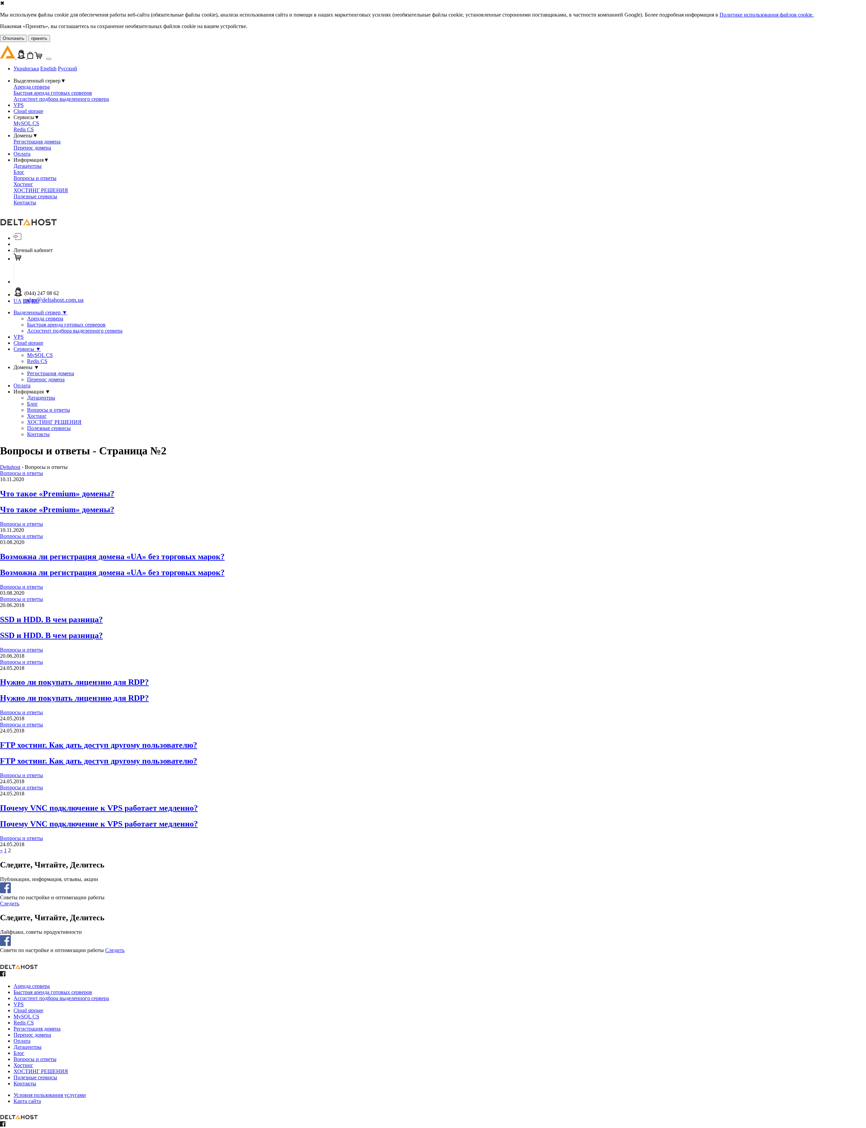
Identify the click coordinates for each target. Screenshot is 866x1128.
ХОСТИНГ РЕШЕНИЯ (41, 190)
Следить (9, 903)
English (48, 68)
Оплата (22, 154)
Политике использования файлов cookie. (767, 15)
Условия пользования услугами (50, 1095)
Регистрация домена (37, 141)
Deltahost (10, 467)
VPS (19, 105)
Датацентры (28, 166)
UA (17, 301)
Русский (67, 68)
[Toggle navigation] (48, 59)
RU (35, 301)
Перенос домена (32, 148)
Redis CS (24, 129)
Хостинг (23, 184)
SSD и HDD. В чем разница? (51, 619)
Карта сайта (27, 1101)
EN (26, 301)
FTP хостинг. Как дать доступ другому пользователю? (98, 745)
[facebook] (2, 974)
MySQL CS (26, 123)
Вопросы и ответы (35, 178)
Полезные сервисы (35, 196)
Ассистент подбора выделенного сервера (61, 99)
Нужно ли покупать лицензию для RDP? (74, 682)
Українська (26, 68)
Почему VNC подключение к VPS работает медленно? (99, 808)
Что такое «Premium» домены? (57, 493)
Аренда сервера (32, 87)
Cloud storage (28, 111)
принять (39, 38)
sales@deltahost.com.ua (54, 299)
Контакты (25, 202)
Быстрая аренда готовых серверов (53, 93)
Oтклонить (13, 38)
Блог (19, 172)
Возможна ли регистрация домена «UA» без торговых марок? (112, 556)
